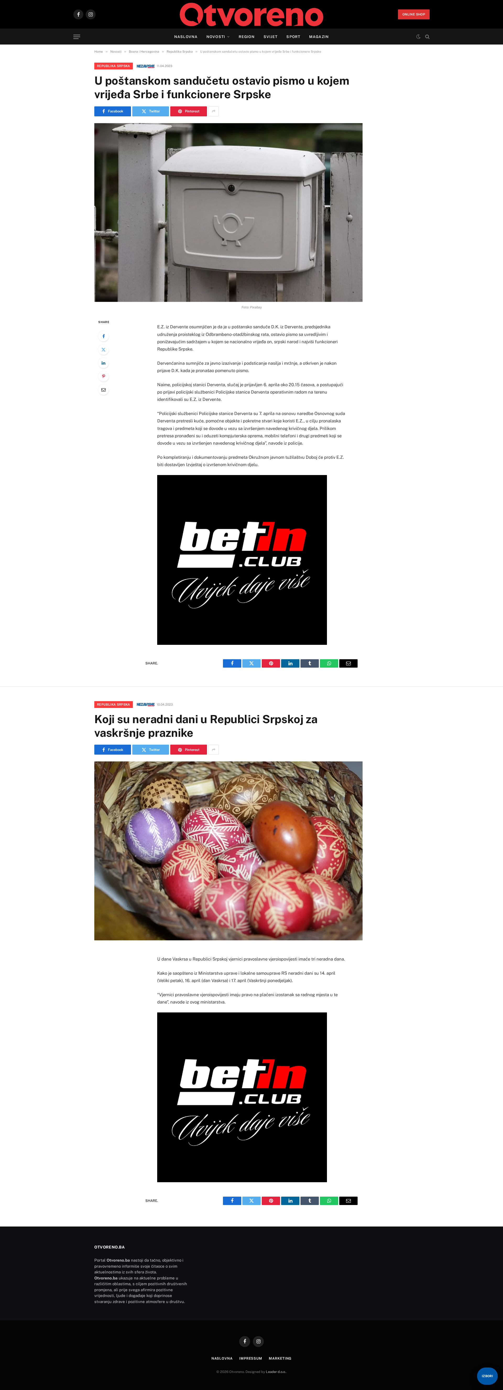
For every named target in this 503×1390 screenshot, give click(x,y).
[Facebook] (103, 336)
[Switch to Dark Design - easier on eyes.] (418, 36)
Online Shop (413, 14)
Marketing (280, 1358)
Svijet (271, 37)
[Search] (427, 37)
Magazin (319, 37)
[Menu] (76, 37)
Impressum (250, 1358)
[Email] (103, 389)
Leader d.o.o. (276, 1372)
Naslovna (186, 37)
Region (247, 37)
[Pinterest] (103, 376)
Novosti (215, 37)
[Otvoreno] (252, 14)
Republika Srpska (113, 66)
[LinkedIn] (103, 363)
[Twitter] (103, 349)
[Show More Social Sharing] (213, 111)
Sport (293, 37)
